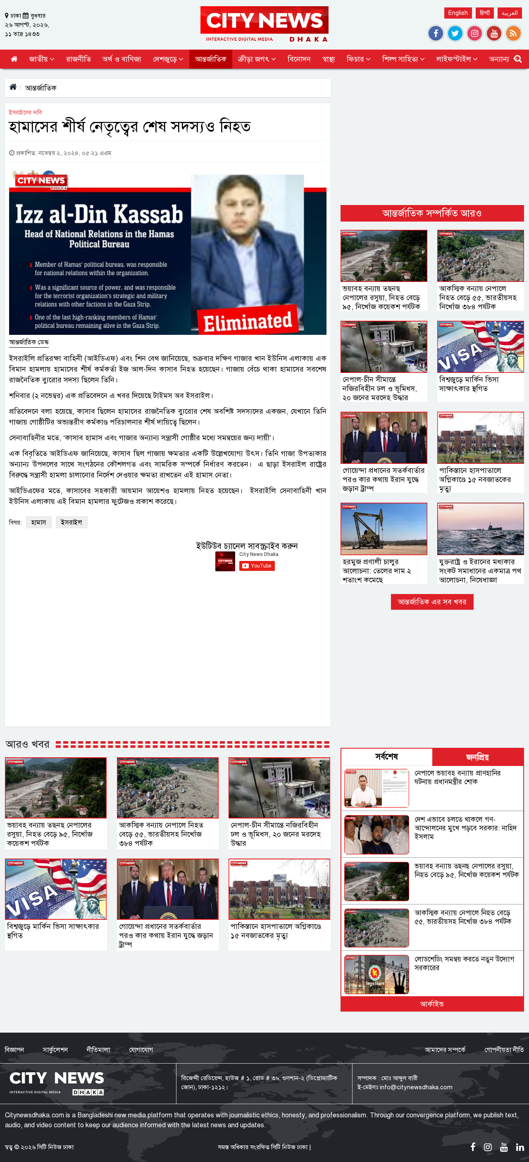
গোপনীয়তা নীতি (504, 1050)
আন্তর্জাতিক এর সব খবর (432, 601)
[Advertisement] (432, 137)
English (458, 13)
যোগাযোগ (141, 1050)
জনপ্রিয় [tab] (478, 757)
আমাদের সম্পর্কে (445, 1050)
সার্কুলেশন (55, 1050)
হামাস (38, 522)
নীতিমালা (98, 1050)
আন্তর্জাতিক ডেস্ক (29, 342)
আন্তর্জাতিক (41, 88)
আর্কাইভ (432, 1004)
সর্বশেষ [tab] (387, 757)
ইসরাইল (71, 522)
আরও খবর (28, 744)
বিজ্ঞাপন (14, 1050)
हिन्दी (485, 13)
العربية (510, 13)
